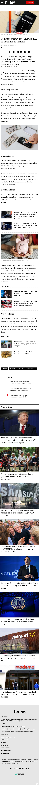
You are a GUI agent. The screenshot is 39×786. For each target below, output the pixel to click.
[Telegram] (25, 52)
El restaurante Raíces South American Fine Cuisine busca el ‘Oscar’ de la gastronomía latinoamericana (21, 382)
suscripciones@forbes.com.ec (8, 737)
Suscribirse (30, 2)
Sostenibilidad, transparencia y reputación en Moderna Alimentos (20, 389)
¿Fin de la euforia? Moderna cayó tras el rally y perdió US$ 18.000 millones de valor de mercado (19, 694)
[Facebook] (18, 52)
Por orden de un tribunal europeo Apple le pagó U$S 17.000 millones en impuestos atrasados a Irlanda (18, 549)
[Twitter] (14, 52)
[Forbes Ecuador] (10, 2)
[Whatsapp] (10, 52)
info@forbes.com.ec (22, 721)
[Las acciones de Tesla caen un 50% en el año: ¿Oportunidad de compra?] (6, 344)
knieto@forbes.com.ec (29, 729)
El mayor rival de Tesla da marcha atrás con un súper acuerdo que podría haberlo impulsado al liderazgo (25, 215)
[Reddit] (21, 52)
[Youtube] (20, 768)
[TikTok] (29, 768)
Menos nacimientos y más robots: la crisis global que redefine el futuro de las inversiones (17, 476)
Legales (17, 759)
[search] (37, 2)
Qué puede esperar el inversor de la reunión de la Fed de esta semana (25, 293)
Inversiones (31, 369)
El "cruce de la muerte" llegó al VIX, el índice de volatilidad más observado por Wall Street (26, 304)
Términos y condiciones (7, 759)
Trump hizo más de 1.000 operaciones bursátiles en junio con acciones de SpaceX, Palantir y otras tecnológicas (18, 440)
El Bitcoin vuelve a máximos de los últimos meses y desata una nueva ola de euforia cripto (18, 621)
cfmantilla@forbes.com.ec (19, 726)
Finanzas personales (17, 369)
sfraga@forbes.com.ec (27, 731)
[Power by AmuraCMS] (19, 774)
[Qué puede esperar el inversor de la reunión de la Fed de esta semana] (6, 294)
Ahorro (4, 369)
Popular (9, 377)
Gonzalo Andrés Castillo (8, 45)
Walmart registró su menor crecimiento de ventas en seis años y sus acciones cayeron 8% (18, 658)
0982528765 (4, 745)
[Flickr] (26, 768)
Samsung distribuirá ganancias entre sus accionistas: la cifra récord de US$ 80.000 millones (17, 513)
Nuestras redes (19, 761)
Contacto (29, 759)
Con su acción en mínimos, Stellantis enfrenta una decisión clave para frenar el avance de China (19, 585)
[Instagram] (17, 768)
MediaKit (23, 759)
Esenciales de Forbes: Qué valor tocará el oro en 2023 (25, 353)
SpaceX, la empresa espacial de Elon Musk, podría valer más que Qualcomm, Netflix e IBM (25, 225)
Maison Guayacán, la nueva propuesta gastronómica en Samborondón (19, 396)
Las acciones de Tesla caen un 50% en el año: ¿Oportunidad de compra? (25, 344)
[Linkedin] (29, 52)
